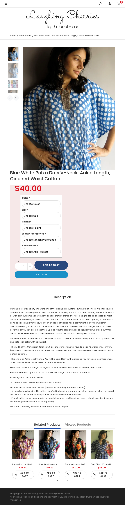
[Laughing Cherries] (62, 19)
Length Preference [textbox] (34, 233)
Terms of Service (46, 493)
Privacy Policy (63, 493)
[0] (118, 4)
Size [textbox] (25, 209)
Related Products (47, 424)
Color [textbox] (26, 197)
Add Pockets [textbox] (30, 245)
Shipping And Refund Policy (23, 493)
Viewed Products (78, 424)
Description (62, 297)
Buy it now (41, 274)
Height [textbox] (26, 221)
